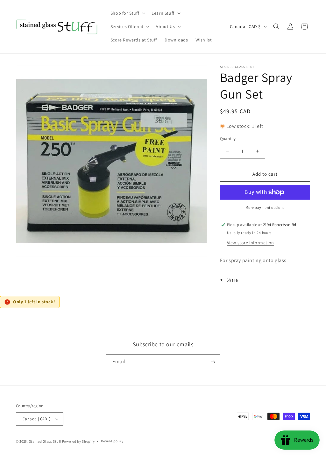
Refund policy (112, 441)
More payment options (265, 207)
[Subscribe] (213, 361)
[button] (127, 13)
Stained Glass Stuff (45, 441)
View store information (250, 243)
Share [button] (232, 280)
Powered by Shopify (78, 441)
